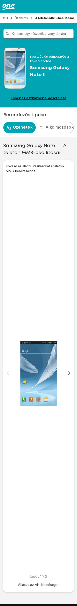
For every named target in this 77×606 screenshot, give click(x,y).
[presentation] (38, 127)
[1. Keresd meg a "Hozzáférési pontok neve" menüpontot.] (38, 374)
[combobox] (42, 33)
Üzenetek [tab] (22, 127)
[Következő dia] (68, 373)
